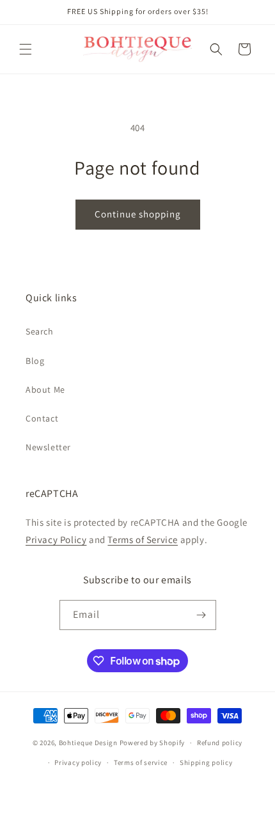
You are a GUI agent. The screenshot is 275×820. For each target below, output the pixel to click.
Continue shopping (138, 214)
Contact (42, 418)
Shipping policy (206, 762)
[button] (26, 49)
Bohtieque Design (88, 742)
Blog (35, 361)
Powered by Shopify (152, 742)
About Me (45, 389)
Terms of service (141, 762)
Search (40, 331)
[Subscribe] (201, 615)
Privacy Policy (56, 539)
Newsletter (48, 447)
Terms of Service (142, 539)
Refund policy (219, 742)
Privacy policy (78, 762)
